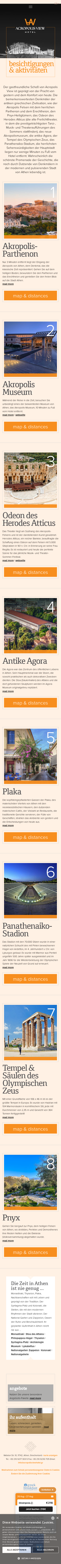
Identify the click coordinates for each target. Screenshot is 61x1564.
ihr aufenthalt (23, 1418)
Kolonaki (46, 1350)
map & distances (30, 295)
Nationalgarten (19, 1350)
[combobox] (52, 1518)
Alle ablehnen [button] (45, 1549)
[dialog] (30, 1539)
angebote (18, 1389)
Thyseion (39, 1338)
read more (8, 284)
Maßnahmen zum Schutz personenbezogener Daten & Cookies (31, 1469)
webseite (20, 415)
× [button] (57, 1518)
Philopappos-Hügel (22, 1338)
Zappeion (34, 1350)
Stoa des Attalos (35, 1334)
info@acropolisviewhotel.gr (30, 1462)
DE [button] (56, 3)
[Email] (52, 1496)
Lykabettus (28, 1346)
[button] (36, 1509)
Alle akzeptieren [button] (16, 1549)
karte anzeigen (50, 1455)
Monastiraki (17, 1334)
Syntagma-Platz (19, 1342)
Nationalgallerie (20, 1354)
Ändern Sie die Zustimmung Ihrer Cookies (30, 1473)
